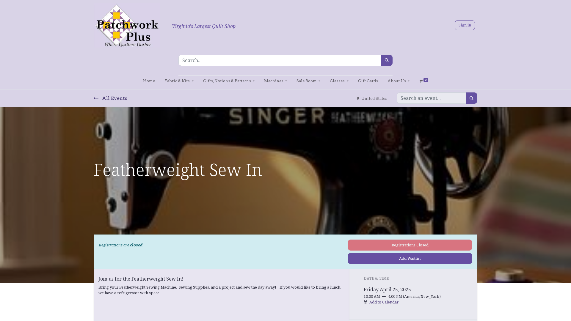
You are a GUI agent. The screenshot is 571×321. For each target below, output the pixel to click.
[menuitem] (149, 81)
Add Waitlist (410, 258)
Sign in (465, 25)
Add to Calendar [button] (384, 302)
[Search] (387, 60)
